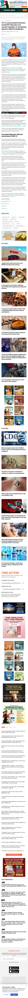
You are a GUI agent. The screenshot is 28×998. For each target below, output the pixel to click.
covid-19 (17, 37)
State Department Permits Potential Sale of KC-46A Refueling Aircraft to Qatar (12, 736)
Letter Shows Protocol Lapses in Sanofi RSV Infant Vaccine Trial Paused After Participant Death (13, 756)
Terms (11, 978)
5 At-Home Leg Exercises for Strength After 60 (12, 850)
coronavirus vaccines (11, 37)
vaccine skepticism (5, 39)
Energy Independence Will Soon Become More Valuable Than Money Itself (13, 932)
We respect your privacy (14, 962)
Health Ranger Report (7, 879)
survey (4, 38)
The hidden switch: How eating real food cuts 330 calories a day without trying (13, 833)
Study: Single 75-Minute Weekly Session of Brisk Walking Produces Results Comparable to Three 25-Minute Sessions (13, 813)
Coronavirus (8, 20)
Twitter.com (3, 208)
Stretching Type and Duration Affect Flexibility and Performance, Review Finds (13, 823)
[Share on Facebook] (5, 34)
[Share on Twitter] (7, 34)
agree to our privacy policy (11, 991)
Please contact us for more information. (9, 596)
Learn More (6, 994)
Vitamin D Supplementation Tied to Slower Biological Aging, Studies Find (11, 828)
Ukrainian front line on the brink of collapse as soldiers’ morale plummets (12, 472)
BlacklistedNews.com (6, 201)
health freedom (22, 37)
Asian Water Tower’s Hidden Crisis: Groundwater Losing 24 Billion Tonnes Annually (13, 782)
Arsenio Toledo (10, 31)
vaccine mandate (20, 38)
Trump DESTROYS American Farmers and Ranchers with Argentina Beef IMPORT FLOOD (13, 885)
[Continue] (25, 959)
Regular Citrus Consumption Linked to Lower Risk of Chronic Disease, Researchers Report (13, 846)
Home (2, 20)
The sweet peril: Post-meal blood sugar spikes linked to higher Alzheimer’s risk (12, 838)
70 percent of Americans (19, 59)
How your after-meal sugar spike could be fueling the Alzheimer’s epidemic (12, 787)
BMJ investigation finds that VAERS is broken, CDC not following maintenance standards (13, 449)
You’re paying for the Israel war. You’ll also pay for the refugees (12, 380)
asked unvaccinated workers (12, 67)
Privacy (8, 978)
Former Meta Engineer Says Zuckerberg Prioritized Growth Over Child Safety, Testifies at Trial (13, 772)
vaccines (11, 39)
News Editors (9, 352)
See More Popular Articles (14, 854)
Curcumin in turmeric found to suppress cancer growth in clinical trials (13, 333)
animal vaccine (7, 36)
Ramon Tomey (9, 261)
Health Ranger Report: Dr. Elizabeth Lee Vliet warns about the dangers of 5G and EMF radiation (13, 517)
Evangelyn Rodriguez (11, 330)
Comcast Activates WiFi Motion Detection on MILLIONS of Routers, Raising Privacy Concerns (12, 751)
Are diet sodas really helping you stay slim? (11, 842)
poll (2, 38)
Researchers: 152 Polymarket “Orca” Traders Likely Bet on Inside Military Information (13, 777)
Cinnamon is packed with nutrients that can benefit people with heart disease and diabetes (13, 310)
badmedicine (17, 36)
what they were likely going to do (13, 70)
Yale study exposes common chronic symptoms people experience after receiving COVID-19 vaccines (12, 541)
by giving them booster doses (12, 131)
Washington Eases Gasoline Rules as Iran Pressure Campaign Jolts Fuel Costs (13, 761)
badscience (23, 36)
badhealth (12, 36)
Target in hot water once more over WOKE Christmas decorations (12, 263)
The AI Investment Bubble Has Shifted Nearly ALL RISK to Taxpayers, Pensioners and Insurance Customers (13, 940)
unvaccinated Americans (11, 38)
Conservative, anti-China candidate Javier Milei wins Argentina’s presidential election (13, 286)
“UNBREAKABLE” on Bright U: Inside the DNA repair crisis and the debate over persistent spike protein (12, 767)
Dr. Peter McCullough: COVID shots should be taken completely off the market (12, 564)
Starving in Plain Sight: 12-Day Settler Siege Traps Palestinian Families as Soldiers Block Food (13, 741)
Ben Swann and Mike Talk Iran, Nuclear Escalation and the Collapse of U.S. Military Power (12, 914)
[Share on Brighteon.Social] (2, 34)
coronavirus (3, 37)
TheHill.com (4, 206)
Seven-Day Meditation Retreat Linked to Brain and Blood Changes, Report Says (13, 731)
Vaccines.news (12, 196)
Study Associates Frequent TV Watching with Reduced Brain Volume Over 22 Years (12, 818)
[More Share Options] (9, 34)
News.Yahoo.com (5, 203)
